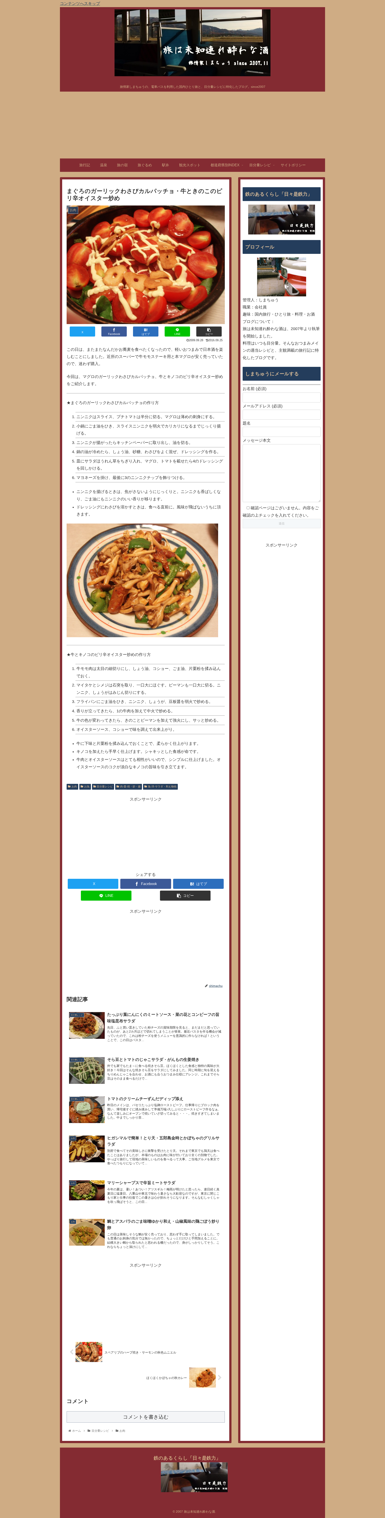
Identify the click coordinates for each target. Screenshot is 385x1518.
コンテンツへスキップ (80, 3)
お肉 (74, 786)
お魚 (87, 786)
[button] (209, 332)
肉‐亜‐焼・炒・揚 (130, 786)
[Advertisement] (192, 125)
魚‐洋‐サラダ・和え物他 (162, 786)
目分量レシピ (105, 786)
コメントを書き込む (146, 1417)
